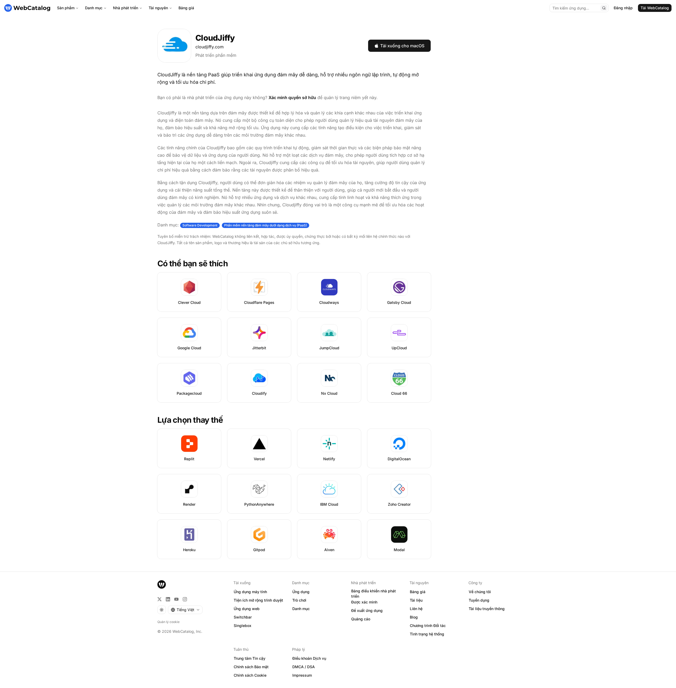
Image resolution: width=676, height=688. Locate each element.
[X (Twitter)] (159, 599)
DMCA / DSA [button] (303, 666)
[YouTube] (176, 599)
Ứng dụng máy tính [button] (250, 591)
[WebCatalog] (161, 584)
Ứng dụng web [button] (247, 608)
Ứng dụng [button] (300, 591)
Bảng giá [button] (417, 591)
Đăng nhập (623, 8)
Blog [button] (414, 617)
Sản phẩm (65, 8)
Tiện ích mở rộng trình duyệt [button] (258, 600)
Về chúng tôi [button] (480, 591)
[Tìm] (604, 8)
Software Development (199, 225)
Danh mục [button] (301, 608)
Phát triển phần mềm (215, 55)
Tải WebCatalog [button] (655, 8)
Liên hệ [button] (416, 608)
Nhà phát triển (125, 8)
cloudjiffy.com (209, 46)
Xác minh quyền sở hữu (292, 97)
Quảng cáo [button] (360, 619)
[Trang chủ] (27, 8)
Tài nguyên (158, 8)
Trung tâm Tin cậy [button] (249, 658)
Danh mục (93, 8)
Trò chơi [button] (299, 600)
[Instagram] (185, 599)
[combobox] (185, 610)
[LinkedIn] (168, 599)
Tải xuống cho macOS (402, 45)
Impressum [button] (302, 675)
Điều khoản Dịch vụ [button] (309, 658)
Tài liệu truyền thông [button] (487, 608)
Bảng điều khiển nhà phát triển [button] (373, 593)
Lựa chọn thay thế (190, 420)
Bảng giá (186, 8)
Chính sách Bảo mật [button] (251, 666)
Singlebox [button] (242, 625)
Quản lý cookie (168, 622)
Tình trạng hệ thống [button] (427, 634)
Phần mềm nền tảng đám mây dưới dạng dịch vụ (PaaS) (265, 225)
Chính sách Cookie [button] (250, 675)
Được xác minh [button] (364, 602)
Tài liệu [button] (416, 600)
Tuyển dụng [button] (479, 600)
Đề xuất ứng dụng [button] (367, 610)
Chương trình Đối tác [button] (428, 625)
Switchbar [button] (243, 617)
